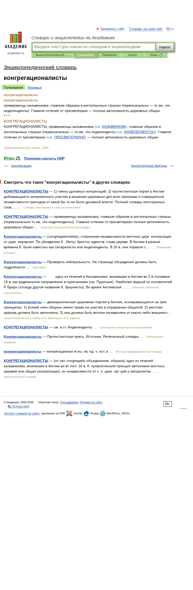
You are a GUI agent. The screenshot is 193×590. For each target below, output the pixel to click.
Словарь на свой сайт (146, 29)
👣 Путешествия (18, 406)
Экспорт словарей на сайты (21, 413)
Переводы (109, 55)
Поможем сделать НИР (44, 158)
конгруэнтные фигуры (149, 166)
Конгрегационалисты (23, 236)
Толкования (85, 55)
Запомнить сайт (112, 29)
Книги (132, 55)
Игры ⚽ (156, 55)
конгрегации (21, 166)
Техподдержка (69, 402)
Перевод (34, 87)
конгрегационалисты (22, 351)
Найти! (164, 47)
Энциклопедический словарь (52, 55)
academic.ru (15, 53)
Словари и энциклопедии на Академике (73, 37)
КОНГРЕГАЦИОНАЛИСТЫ (26, 191)
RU (168, 29)
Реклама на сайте (91, 402)
